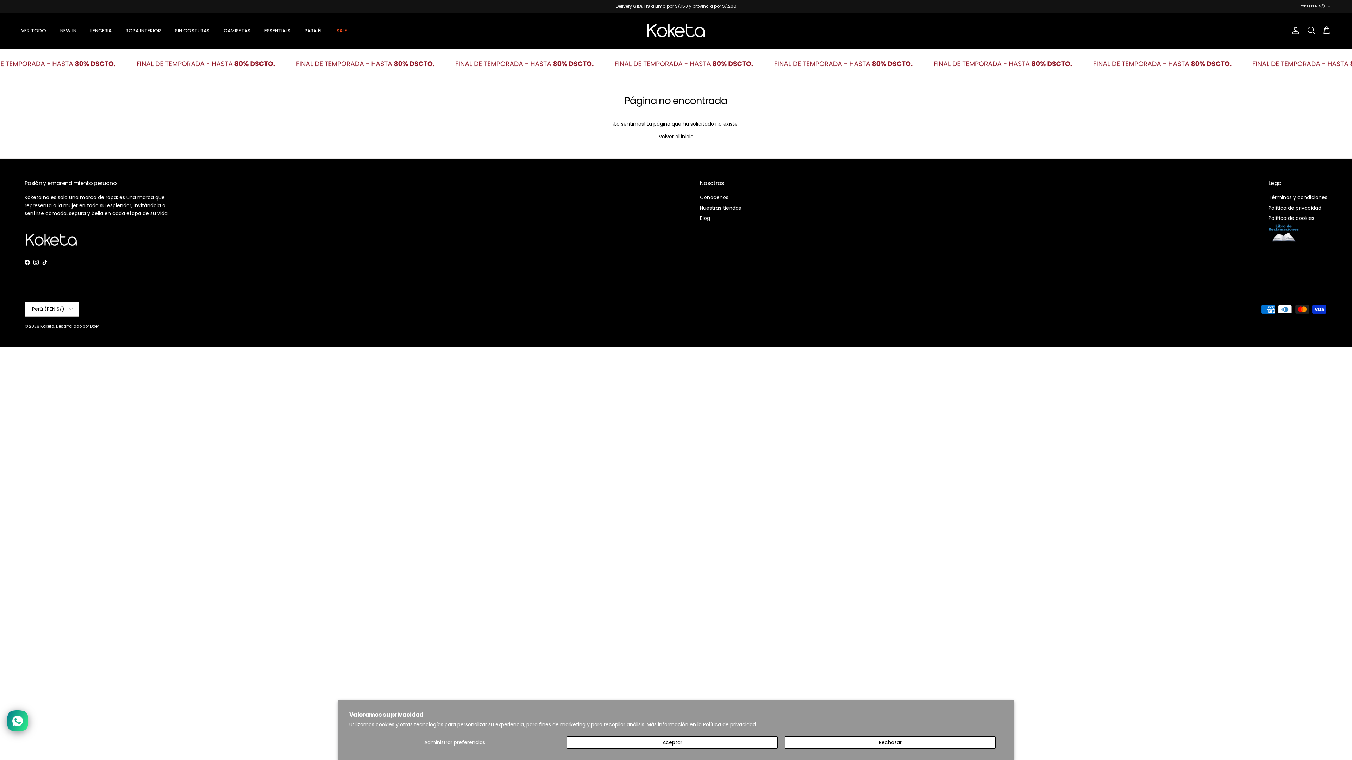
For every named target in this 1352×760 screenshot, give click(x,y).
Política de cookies (1291, 218)
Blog (705, 218)
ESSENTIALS (277, 30)
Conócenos (714, 197)
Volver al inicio (676, 136)
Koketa (47, 326)
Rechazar (890, 742)
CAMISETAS (237, 30)
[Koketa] (676, 31)
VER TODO (33, 30)
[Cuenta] (1294, 30)
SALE (342, 30)
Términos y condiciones (1298, 197)
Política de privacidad (729, 724)
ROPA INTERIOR (143, 30)
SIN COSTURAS (192, 30)
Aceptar (672, 742)
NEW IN (68, 30)
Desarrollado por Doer (77, 326)
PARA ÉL (314, 30)
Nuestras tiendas (720, 207)
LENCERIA (101, 30)
